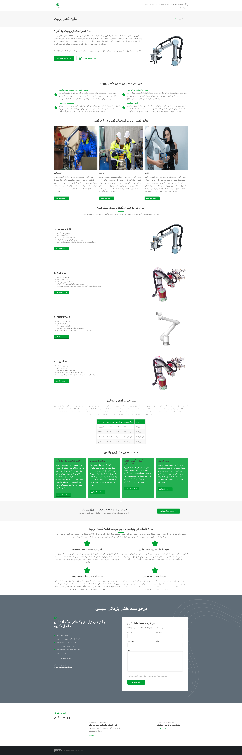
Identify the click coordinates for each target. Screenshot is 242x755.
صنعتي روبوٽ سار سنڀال (169, 724)
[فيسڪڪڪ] (177, 8)
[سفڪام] (183, 8)
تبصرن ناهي (102, 722)
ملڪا (157, 641)
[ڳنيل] (186, 8)
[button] (165, 74)
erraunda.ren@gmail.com (63, 667)
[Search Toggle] (186, 4)
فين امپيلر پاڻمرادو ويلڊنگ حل (103, 724)
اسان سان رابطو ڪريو (163, 4)
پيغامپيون (129, 650)
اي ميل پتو (159, 632)
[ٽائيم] (180, 8)
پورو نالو (129, 632)
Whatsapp (130, 641)
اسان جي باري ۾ (149, 4)
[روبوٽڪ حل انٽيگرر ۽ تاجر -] (58, 5)
